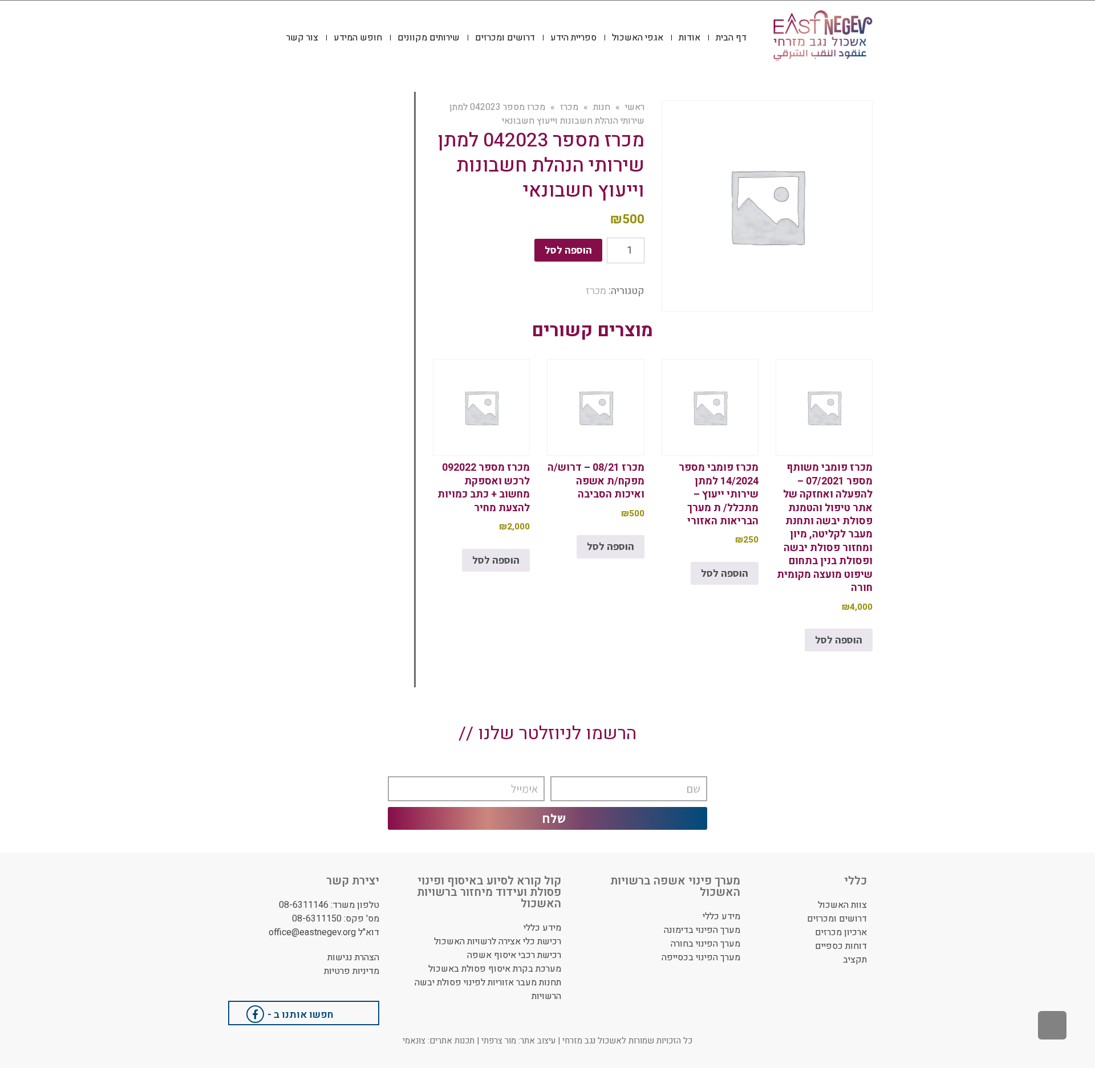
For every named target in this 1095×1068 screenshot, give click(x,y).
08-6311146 (303, 905)
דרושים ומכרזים (837, 919)
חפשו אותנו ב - (300, 1014)
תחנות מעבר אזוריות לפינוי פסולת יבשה (488, 982)
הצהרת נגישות (353, 957)
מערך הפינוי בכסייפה (701, 957)
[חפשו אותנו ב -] (255, 1014)
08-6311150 (317, 919)
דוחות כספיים (841, 946)
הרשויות (546, 996)
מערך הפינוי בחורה (705, 944)
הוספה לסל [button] (838, 639)
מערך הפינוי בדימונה (702, 930)
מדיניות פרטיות (351, 971)
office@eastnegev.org (312, 932)
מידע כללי (721, 916)
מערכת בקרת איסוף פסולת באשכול (494, 969)
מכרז (596, 291)
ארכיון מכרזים (841, 932)
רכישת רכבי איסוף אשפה (514, 955)
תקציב (855, 960)
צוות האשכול (842, 905)
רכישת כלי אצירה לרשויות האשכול (497, 941)
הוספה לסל (568, 249)
